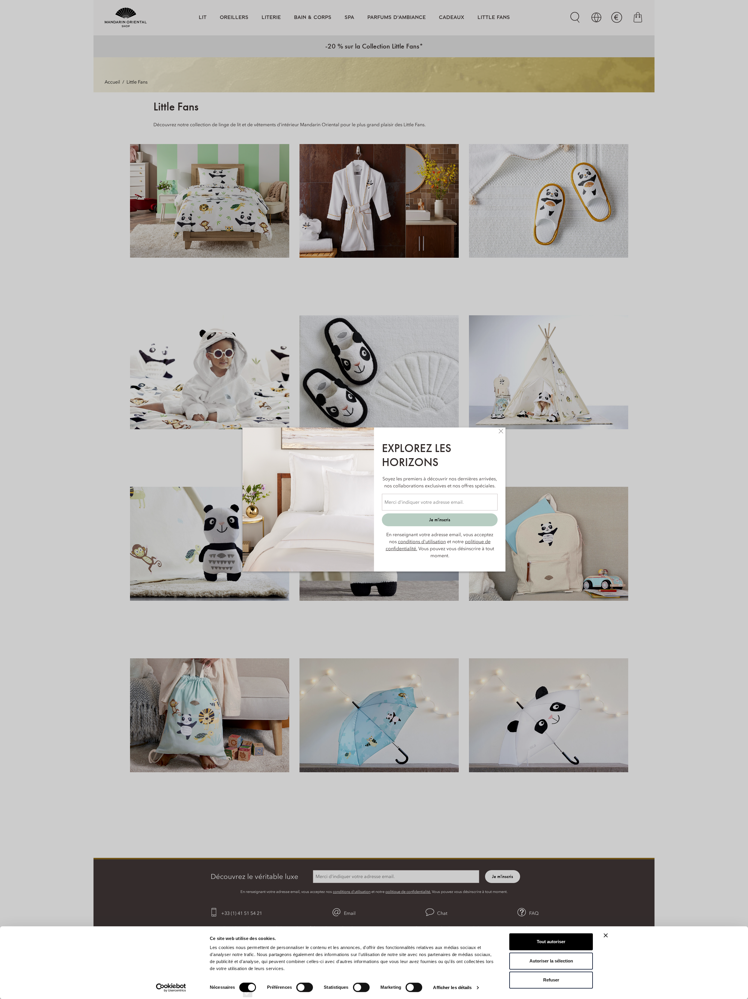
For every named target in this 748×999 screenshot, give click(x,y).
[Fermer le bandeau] (606, 935)
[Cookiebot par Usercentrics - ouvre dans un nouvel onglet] (171, 987)
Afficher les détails (452, 987)
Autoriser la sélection (551, 960)
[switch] (304, 992)
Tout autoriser (551, 941)
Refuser (551, 979)
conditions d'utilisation (422, 541)
